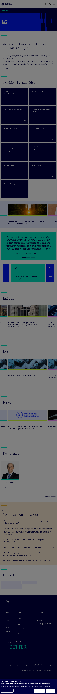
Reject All (50, 690)
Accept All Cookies (39, 690)
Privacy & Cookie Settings (7, 690)
